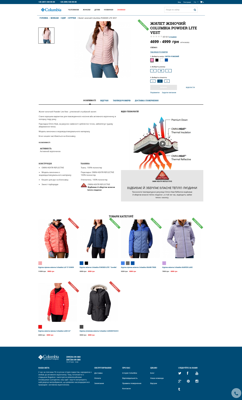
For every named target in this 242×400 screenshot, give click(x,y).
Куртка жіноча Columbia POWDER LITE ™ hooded (98, 267)
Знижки (121, 9)
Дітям (97, 9)
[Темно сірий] (81, 327)
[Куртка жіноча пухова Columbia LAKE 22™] (57, 321)
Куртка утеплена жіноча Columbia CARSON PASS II (99, 331)
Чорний (157, 60)
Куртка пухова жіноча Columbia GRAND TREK (138, 267)
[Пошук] (195, 9)
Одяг (63, 18)
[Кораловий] (40, 263)
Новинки (108, 9)
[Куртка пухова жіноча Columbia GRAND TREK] (140, 257)
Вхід (179, 2)
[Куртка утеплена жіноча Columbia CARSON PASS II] (99, 321)
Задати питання (169, 92)
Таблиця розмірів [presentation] (121, 100)
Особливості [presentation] (89, 100)
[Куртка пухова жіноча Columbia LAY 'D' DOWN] (57, 257)
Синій (166, 60)
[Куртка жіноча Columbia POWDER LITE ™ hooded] (99, 257)
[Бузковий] (164, 263)
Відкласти (190, 87)
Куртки (72, 18)
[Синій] (81, 263)
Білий (161, 60)
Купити (163, 87)
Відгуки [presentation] (104, 100)
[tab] (89, 101)
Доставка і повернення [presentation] (146, 100)
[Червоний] (40, 327)
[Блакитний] (123, 263)
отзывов (172, 37)
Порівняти (155, 92)
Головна (44, 18)
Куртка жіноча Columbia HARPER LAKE (177, 267)
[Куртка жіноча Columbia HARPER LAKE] (181, 257)
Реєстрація (187, 2)
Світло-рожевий (152, 60)
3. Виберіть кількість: (158, 77)
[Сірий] (128, 263)
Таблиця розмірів (159, 52)
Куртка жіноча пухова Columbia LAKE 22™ (54, 331)
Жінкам (86, 9)
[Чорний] (86, 263)
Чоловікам (73, 9)
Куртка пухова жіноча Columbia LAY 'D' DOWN (56, 267)
